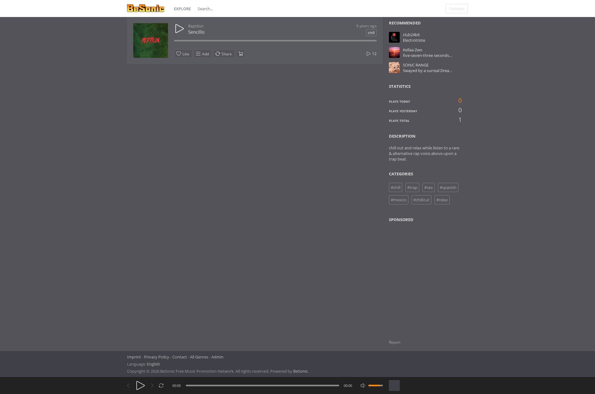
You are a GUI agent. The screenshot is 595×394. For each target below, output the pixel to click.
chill (371, 32)
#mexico (399, 200)
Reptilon (196, 26)
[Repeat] (161, 385)
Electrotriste (414, 40)
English (153, 364)
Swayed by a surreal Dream (428, 70)
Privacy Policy (156, 357)
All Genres (199, 357)
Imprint (134, 357)
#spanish (448, 187)
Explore (182, 8)
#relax (442, 200)
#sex (428, 187)
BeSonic (300, 371)
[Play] (140, 385)
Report (394, 342)
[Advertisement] (419, 277)
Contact (179, 357)
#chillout (421, 200)
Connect (457, 8)
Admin (217, 357)
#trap (412, 187)
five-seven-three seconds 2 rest (431, 55)
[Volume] (375, 385)
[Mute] (363, 385)
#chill (395, 187)
